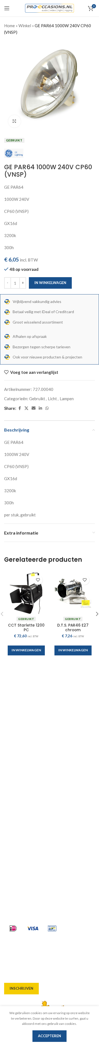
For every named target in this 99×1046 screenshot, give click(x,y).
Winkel (24, 25)
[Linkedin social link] (40, 408)
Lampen (67, 398)
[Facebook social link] (19, 408)
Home (9, 25)
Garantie (12, 824)
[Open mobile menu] (6, 8)
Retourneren (16, 833)
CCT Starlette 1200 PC (26, 627)
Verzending (15, 804)
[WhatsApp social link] (47, 408)
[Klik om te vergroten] (14, 121)
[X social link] (26, 408)
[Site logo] (49, 7)
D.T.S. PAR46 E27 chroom (73, 627)
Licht (52, 398)
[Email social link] (33, 408)
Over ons (12, 774)
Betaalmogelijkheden (24, 814)
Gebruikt (37, 398)
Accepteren (49, 1036)
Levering (12, 784)
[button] (26, 650)
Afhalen (12, 794)
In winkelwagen (50, 282)
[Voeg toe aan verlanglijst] (38, 580)
